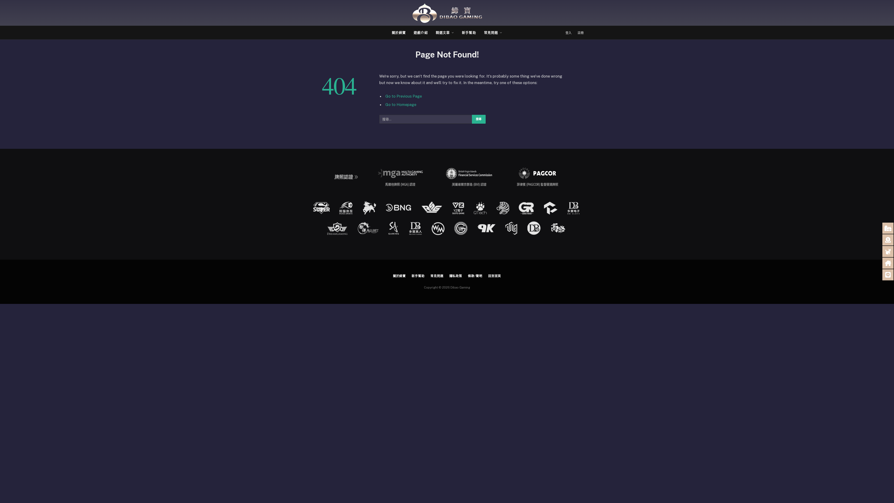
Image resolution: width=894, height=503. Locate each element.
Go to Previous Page (403, 96)
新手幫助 (469, 32)
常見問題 (491, 32)
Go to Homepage (400, 104)
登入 (569, 32)
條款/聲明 (475, 276)
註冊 (581, 32)
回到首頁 (494, 276)
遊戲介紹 (421, 32)
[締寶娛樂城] (447, 13)
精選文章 (443, 32)
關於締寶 (399, 32)
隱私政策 (455, 276)
